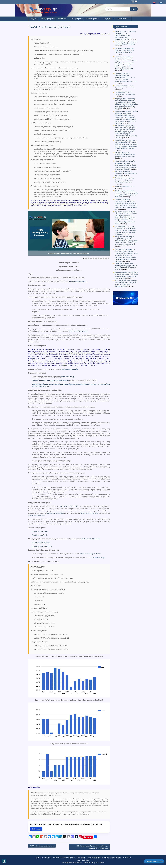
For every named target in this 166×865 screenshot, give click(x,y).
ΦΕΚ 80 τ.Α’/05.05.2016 (37, 515)
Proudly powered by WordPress (72, 862)
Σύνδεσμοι (56, 857)
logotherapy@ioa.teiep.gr (78, 281)
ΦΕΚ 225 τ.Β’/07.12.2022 (69, 506)
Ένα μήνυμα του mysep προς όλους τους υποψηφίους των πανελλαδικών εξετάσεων (124, 50)
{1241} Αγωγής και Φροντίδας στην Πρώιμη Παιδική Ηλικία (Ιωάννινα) (92, 847)
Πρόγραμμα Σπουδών (69, 369)
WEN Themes (99, 862)
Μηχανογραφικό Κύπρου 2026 (124, 186)
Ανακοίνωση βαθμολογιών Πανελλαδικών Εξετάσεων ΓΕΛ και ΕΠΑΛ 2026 (126, 173)
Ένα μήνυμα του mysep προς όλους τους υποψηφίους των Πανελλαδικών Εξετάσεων (124, 180)
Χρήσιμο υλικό (123, 19)
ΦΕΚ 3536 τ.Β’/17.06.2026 (91, 539)
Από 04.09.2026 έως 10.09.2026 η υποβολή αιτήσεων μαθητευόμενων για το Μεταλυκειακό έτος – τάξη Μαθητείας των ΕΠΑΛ (125, 35)
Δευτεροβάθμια (47, 19)
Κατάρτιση (62, 19)
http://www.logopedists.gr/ (90, 554)
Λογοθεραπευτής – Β (39, 535)
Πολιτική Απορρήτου (94, 857)
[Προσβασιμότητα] (4, 861)
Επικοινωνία (127, 857)
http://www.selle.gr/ (98, 557)
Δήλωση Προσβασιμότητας (112, 857)
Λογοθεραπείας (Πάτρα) (41, 543)
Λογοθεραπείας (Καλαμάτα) (42, 546)
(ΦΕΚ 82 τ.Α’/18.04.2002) (55, 513)
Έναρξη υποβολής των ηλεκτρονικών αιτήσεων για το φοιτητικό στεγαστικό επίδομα (125, 155)
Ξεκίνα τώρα (36, 829)
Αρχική (33, 19)
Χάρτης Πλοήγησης (68, 857)
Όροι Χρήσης (81, 857)
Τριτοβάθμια (76, 19)
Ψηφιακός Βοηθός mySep (154, 861)
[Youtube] (136, 1)
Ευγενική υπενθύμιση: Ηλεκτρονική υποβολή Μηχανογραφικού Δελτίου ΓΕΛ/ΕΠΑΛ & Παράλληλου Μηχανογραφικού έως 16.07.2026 (125, 77)
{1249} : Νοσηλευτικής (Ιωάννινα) (42, 846)
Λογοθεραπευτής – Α (39, 531)
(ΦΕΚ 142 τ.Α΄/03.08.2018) (78, 331)
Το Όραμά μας (46, 857)
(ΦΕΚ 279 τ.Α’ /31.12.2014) (89, 513)
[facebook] (132, 1)
